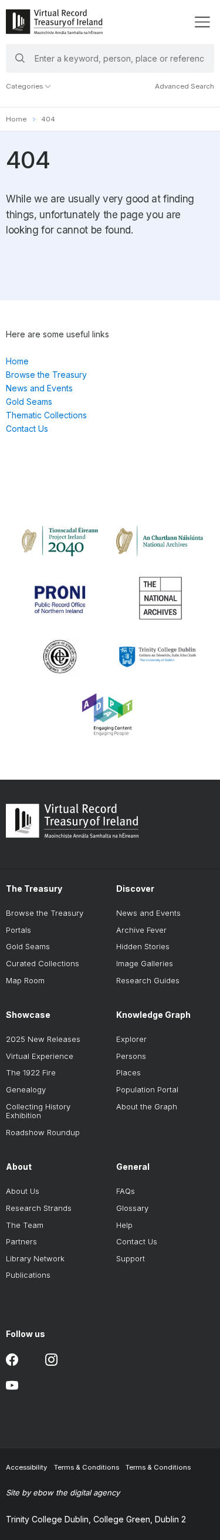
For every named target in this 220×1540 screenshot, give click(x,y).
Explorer (131, 1039)
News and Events (39, 388)
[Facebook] (12, 1359)
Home (16, 119)
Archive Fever (141, 930)
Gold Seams (29, 402)
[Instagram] (51, 1359)
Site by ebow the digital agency (63, 1492)
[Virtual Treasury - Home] (54, 21)
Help (124, 1225)
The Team (24, 1225)
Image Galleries (144, 963)
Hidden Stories (143, 946)
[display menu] (202, 22)
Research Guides (148, 980)
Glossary (132, 1208)
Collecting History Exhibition (38, 1111)
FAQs (125, 1191)
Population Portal (147, 1089)
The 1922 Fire (31, 1072)
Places (128, 1072)
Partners (21, 1241)
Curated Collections (42, 963)
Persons (131, 1056)
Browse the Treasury (46, 375)
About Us (22, 1191)
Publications (28, 1275)
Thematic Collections (46, 415)
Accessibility (26, 1467)
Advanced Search (184, 86)
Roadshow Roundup (43, 1132)
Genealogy (26, 1089)
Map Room (25, 980)
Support (130, 1258)
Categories (25, 86)
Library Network (35, 1258)
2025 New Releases (43, 1039)
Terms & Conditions (86, 1467)
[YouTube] (12, 1385)
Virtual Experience (39, 1056)
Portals (18, 930)
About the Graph (146, 1106)
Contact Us (27, 429)
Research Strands (39, 1208)
